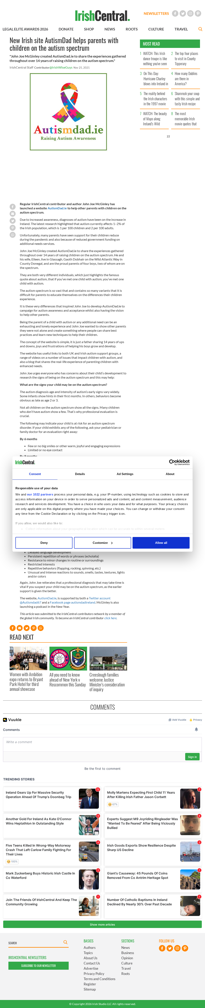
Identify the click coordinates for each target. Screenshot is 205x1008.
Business (127, 953)
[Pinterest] (198, 13)
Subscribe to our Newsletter (38, 965)
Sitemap (90, 989)
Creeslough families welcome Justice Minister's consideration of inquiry (107, 682)
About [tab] (170, 474)
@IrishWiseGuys (60, 67)
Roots (125, 974)
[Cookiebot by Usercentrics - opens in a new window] (172, 462)
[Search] (200, 29)
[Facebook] (175, 13)
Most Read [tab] (151, 44)
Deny (44, 542)
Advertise (91, 968)
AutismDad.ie (57, 208)
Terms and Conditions (99, 979)
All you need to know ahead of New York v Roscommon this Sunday (67, 679)
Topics (88, 953)
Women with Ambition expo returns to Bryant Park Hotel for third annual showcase (26, 681)
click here (110, 618)
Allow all (161, 542)
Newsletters (156, 13)
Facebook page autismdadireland (72, 602)
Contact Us (92, 963)
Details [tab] (80, 474)
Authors (89, 947)
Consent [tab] (35, 474)
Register (90, 984)
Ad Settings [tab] (125, 474)
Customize (100, 542)
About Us (90, 958)
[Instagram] (190, 13)
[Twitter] (183, 13)
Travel (126, 968)
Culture (127, 963)
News (125, 947)
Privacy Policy (94, 974)
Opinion (127, 958)
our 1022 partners (40, 494)
